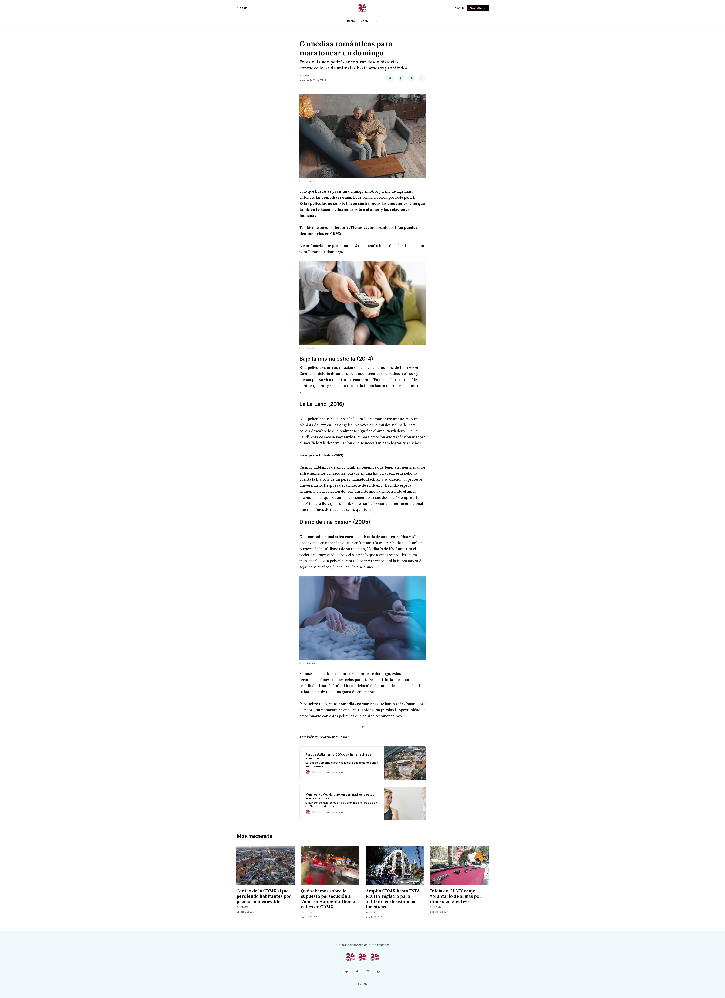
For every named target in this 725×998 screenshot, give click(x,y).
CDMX (365, 21)
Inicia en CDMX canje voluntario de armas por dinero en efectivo (456, 896)
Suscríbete (478, 8)
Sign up (362, 983)
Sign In (459, 8)
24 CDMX (305, 75)
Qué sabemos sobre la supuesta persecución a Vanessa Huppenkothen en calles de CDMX (329, 899)
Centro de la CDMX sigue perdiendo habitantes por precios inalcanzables (263, 896)
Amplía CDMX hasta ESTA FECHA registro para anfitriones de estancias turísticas (393, 899)
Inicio (351, 21)
